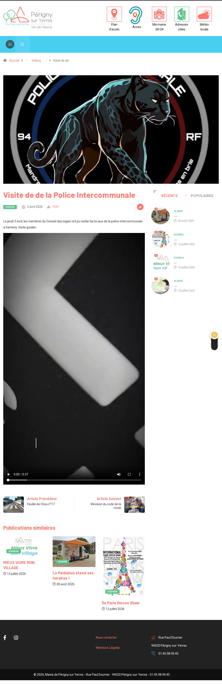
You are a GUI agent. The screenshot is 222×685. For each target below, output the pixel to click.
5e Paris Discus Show (120, 602)
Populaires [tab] (202, 196)
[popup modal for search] (22, 44)
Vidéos (36, 60)
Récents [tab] (169, 196)
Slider (62, 561)
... (175, 215)
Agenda (14, 551)
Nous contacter (106, 637)
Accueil (14, 60)
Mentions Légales (108, 647)
